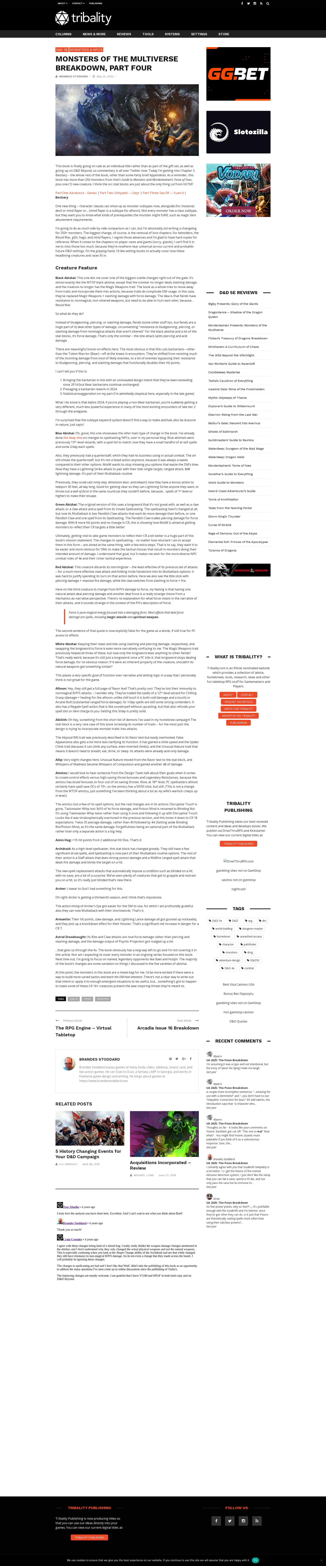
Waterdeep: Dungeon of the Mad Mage (236, 448)
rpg (250, 920)
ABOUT (228, 695)
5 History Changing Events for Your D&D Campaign (88, 1154)
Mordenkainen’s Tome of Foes (229, 465)
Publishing (95, 3)
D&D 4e (230, 968)
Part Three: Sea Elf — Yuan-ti (163, 193)
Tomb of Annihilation (223, 499)
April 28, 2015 (91, 1164)
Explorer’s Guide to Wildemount (231, 406)
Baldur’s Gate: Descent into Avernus (234, 423)
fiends (87, 998)
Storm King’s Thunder (224, 516)
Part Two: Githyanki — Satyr (120, 193)
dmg (250, 952)
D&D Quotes (238, 1021)
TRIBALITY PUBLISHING (238, 843)
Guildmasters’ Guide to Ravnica (231, 440)
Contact (77, 3)
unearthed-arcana (251, 936)
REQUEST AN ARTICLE (238, 702)
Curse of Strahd (219, 525)
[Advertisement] (202, 18)
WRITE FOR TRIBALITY (239, 709)
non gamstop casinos (238, 1012)
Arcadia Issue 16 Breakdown (168, 1028)
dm (264, 920)
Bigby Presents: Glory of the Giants (233, 304)
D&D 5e (62, 50)
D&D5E (254, 960)
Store (223, 34)
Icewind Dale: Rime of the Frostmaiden (236, 389)
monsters (102, 998)
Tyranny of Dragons (222, 550)
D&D (235, 920)
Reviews (124, 34)
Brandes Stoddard (73, 76)
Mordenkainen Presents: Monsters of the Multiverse (237, 327)
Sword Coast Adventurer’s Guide (231, 491)
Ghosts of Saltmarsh (223, 431)
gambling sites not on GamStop (238, 870)
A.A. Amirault (68, 1164)
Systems (172, 34)
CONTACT (247, 695)
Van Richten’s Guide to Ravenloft (231, 364)
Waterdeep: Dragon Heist (226, 457)
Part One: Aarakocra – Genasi (76, 193)
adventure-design (229, 960)
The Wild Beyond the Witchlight (231, 355)
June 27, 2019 (167, 1175)
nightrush (238, 889)
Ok (255, 1560)
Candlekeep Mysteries (224, 372)
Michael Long (144, 1175)
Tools (148, 34)
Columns (63, 34)
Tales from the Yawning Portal (230, 508)
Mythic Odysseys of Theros (227, 397)
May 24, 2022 (106, 76)
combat (249, 968)
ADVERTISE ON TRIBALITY (238, 715)
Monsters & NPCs (86, 50)
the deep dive (72, 438)
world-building (223, 928)
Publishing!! (238, 722)
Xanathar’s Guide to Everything (230, 474)
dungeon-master (252, 928)
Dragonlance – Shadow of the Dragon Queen (235, 314)
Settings (199, 34)
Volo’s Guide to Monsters (226, 482)
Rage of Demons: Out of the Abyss (232, 533)
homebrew (223, 936)
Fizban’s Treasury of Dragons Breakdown (238, 338)
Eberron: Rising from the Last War (233, 414)
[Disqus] (127, 1247)
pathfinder (250, 944)
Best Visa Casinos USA (238, 984)
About (61, 3)
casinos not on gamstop (238, 880)
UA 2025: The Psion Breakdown (227, 1060)
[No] (321, 1560)
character (228, 944)
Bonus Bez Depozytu (238, 994)
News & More (94, 34)
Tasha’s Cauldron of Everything (230, 380)
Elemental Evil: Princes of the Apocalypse (238, 542)
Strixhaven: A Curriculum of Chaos (233, 347)
